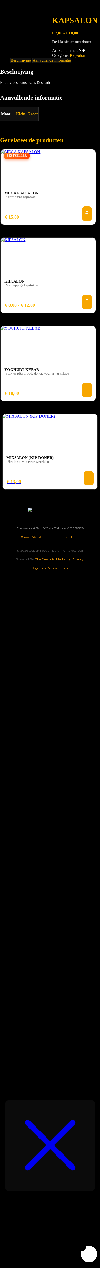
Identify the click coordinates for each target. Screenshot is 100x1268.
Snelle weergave (87, 213)
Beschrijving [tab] (21, 60)
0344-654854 (31, 537)
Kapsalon (77, 55)
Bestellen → (70, 537)
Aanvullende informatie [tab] (52, 60)
